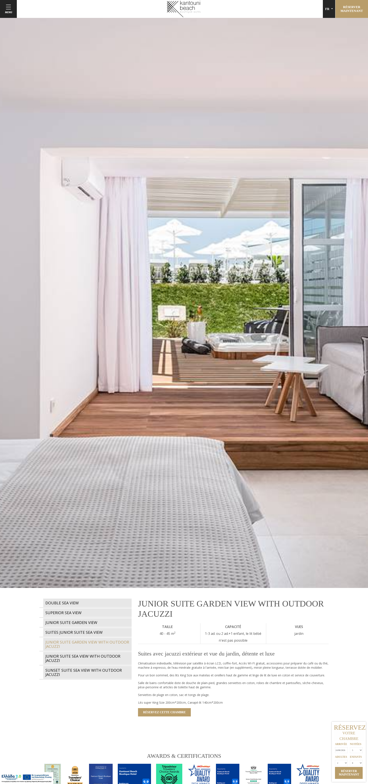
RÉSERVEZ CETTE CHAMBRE (164, 712)
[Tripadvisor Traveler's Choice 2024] (256, 777)
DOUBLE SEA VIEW (62, 602)
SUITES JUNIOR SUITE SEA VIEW (74, 632)
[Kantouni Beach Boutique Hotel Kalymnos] (184, 9)
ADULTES (341, 756)
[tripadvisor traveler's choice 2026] (77, 777)
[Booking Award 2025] (230, 777)
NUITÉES (355, 744)
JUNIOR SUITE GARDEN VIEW (71, 622)
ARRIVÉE (341, 744)
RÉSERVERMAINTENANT (352, 9)
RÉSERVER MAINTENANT (349, 773)
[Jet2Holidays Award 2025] (201, 777)
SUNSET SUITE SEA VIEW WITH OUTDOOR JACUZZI (83, 672)
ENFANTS (356, 756)
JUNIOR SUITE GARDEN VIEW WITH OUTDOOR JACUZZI (87, 644)
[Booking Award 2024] (282, 777)
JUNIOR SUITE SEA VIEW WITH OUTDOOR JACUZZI (82, 658)
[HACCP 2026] (55, 777)
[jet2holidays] (310, 777)
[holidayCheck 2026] (103, 777)
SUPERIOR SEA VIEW (63, 612)
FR (327, 9)
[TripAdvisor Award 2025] (137, 777)
